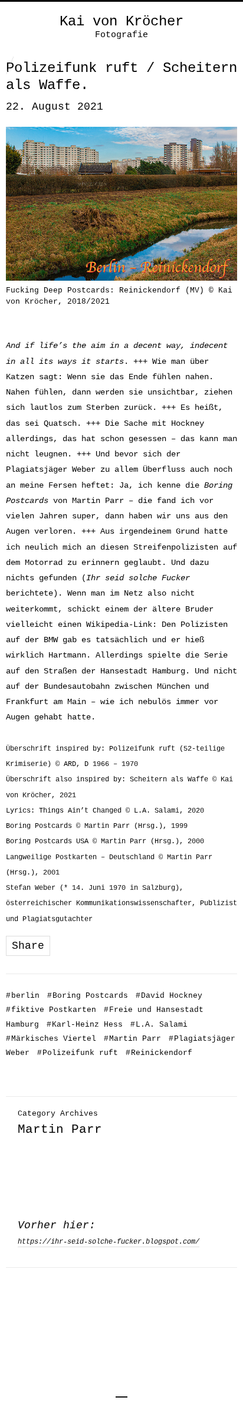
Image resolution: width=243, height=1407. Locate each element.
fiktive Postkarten (51, 1009)
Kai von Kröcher (121, 22)
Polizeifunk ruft (77, 1052)
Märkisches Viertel (51, 1038)
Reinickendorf (159, 1052)
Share (28, 946)
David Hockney (169, 995)
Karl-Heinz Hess (85, 1024)
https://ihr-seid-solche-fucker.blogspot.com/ (108, 1242)
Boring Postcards (87, 995)
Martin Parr (132, 1038)
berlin (23, 995)
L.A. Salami (159, 1024)
